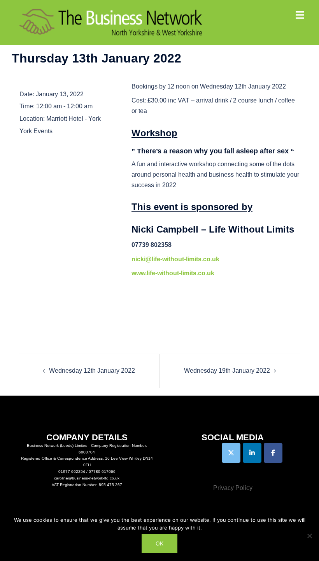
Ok (159, 543)
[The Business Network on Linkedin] (252, 453)
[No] (309, 536)
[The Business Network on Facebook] (273, 453)
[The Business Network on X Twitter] (231, 453)
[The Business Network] (110, 22)
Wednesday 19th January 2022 (227, 370)
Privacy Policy (232, 488)
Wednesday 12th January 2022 (92, 370)
